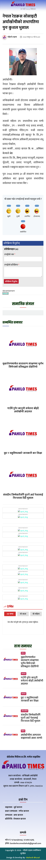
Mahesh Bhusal (33, 857)
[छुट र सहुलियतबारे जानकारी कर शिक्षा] (23, 433)
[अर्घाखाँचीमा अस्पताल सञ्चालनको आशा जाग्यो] (11, 734)
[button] (40, 5)
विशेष (23, 731)
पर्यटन (23, 653)
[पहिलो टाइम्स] (5, 37)
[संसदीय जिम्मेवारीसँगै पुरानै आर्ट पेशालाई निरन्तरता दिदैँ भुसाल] (23, 475)
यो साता (23, 614)
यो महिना (36, 614)
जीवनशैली (24, 711)
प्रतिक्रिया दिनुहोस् (11, 281)
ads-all (5, 293)
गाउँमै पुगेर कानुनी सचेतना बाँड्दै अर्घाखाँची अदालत (23, 410)
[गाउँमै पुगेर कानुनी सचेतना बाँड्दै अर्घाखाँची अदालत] (23, 388)
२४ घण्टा (10, 614)
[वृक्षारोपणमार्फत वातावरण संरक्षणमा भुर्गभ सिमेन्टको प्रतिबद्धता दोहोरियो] (23, 344)
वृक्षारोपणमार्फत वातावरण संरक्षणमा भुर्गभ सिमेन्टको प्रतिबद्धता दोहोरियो (23, 365)
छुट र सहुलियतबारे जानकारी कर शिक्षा (23, 453)
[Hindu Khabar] (23, 5)
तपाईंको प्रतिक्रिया (11, 265)
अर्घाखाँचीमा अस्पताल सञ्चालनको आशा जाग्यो (31, 736)
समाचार (23, 673)
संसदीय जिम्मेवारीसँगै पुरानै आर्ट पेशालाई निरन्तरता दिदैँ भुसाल (23, 496)
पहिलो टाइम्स (12, 37)
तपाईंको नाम (9, 254)
